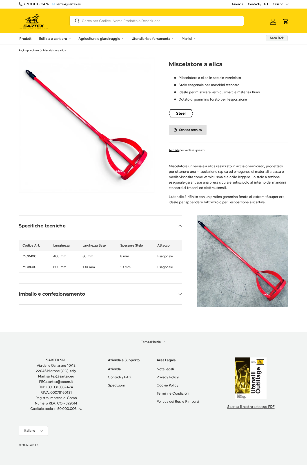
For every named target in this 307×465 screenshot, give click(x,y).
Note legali (165, 369)
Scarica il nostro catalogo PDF (250, 406)
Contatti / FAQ (119, 377)
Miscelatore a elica (54, 50)
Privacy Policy (168, 377)
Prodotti (25, 38)
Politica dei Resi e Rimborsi (178, 401)
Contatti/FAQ (258, 4)
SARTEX (33, 445)
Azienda (237, 4)
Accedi (174, 150)
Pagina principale (29, 50)
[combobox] (157, 20)
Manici (187, 38)
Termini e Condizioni (173, 393)
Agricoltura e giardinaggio (99, 38)
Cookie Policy (167, 385)
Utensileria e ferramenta (151, 38)
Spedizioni (116, 385)
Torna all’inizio (151, 342)
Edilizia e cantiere (53, 38)
